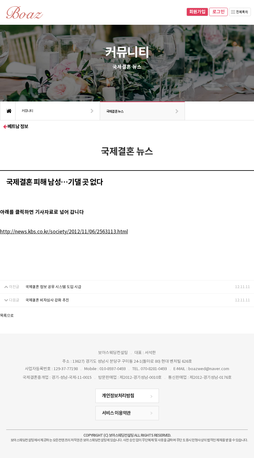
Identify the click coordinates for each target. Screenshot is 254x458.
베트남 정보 (17, 126)
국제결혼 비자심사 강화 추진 (47, 300)
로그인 (218, 12)
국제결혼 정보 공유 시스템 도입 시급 (53, 286)
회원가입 (197, 12)
